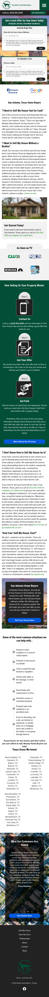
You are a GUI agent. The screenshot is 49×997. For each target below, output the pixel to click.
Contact (24, 947)
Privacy (34, 983)
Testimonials (24, 939)
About (24, 943)
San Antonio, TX (13, 800)
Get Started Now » (38, 13)
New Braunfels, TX (13, 794)
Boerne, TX (13, 766)
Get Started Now (24, 916)
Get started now (37, 574)
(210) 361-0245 (16, 13)
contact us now (30, 193)
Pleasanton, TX (12, 797)
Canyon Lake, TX (12, 772)
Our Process (39, 525)
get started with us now (11, 528)
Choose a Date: (9, 63)
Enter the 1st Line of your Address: (16, 32)
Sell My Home (24, 931)
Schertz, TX (13, 808)
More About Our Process (24, 442)
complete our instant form (21, 235)
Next (40, 48)
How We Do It (24, 935)
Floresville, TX (36, 757)
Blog (25, 951)
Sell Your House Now (24, 620)
